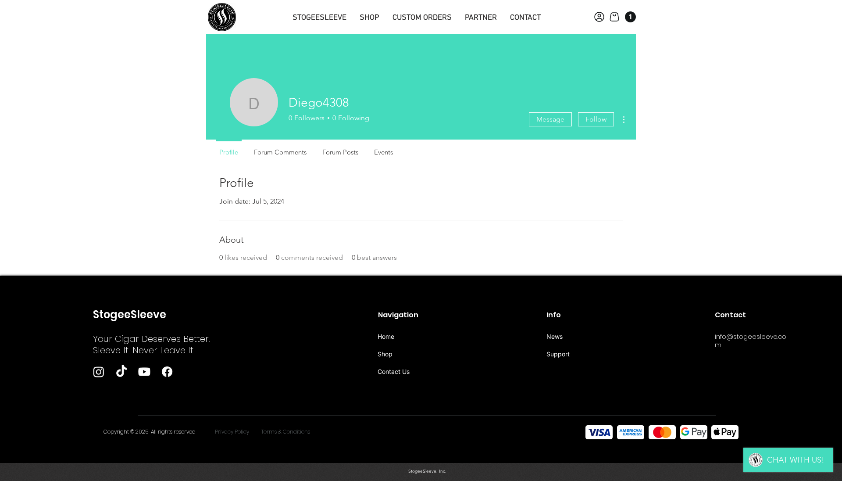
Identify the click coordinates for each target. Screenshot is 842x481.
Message (550, 119)
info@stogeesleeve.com (750, 340)
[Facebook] (167, 372)
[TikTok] (121, 372)
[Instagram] (99, 372)
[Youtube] (144, 372)
